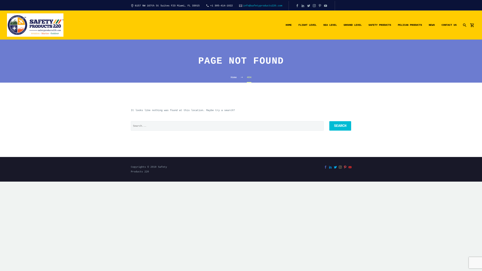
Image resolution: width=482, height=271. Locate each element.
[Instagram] (314, 5)
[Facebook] (297, 5)
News (432, 25)
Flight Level (307, 25)
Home (289, 25)
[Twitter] (308, 5)
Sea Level (330, 25)
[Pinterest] (320, 5)
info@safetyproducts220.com (262, 5)
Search (340, 126)
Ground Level (353, 25)
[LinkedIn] (303, 5)
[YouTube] (325, 5)
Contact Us (449, 25)
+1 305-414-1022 (221, 5)
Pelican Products (410, 25)
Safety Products (379, 25)
